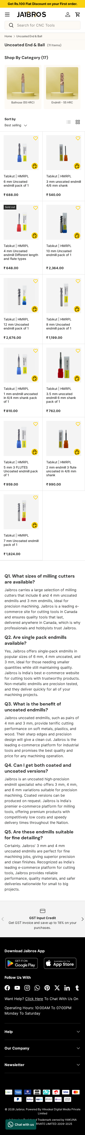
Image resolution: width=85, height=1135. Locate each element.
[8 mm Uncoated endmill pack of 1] (63, 295)
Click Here (34, 998)
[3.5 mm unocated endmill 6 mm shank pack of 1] (63, 365)
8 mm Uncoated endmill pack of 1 (58, 326)
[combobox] (42, 25)
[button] (78, 15)
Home (8, 36)
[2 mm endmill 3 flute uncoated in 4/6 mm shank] (63, 438)
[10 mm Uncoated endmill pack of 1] (63, 222)
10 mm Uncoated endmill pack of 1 (59, 253)
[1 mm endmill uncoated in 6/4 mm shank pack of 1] (21, 365)
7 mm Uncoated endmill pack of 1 (21, 543)
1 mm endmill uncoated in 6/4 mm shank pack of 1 (21, 397)
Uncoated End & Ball (29, 36)
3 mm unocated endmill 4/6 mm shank (63, 183)
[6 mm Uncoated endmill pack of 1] (21, 152)
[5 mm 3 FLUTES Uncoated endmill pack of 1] (21, 438)
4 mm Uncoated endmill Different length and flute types (21, 255)
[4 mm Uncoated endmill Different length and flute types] (21, 222)
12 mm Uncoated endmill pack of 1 (16, 326)
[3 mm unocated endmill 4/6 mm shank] (63, 152)
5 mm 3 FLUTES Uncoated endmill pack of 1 (21, 471)
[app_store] (22, 963)
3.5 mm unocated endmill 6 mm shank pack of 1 (61, 397)
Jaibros (19, 1109)
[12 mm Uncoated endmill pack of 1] (21, 295)
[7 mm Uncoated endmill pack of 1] (21, 512)
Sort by (10, 119)
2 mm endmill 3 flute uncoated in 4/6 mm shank (61, 471)
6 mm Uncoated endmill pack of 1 (16, 183)
